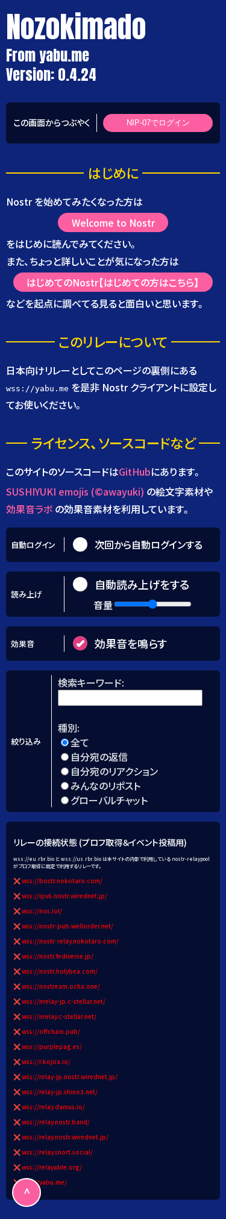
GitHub (135, 471)
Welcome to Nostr (113, 222)
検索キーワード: (92, 682)
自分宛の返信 (99, 756)
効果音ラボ (29, 509)
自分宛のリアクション (114, 771)
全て (80, 742)
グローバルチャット (109, 800)
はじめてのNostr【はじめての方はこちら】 (113, 282)
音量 (103, 604)
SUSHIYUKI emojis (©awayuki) (75, 491)
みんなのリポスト (105, 785)
